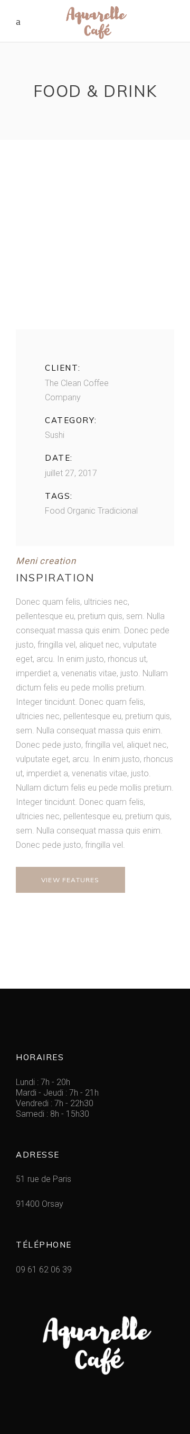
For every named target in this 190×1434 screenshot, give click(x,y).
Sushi (54, 435)
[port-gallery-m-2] (95, 219)
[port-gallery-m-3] (95, 250)
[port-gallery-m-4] (95, 280)
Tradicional (118, 511)
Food (55, 511)
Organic (81, 511)
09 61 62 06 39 (44, 1270)
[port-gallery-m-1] (95, 189)
